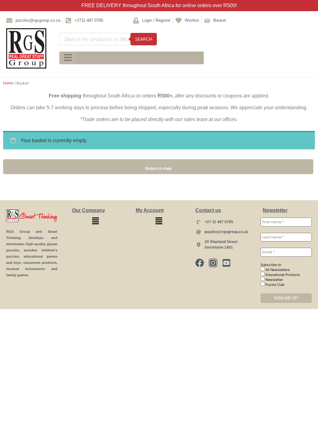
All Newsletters (277, 270)
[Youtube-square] (226, 263)
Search (143, 39)
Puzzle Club (274, 284)
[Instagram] (213, 263)
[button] (95, 221)
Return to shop (158, 168)
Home (8, 83)
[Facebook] (199, 263)
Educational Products (282, 275)
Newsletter (274, 279)
